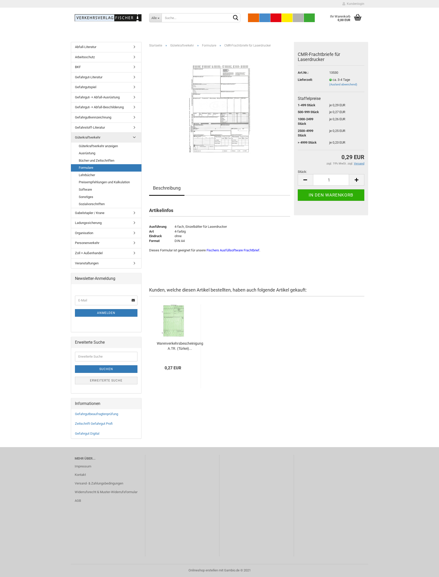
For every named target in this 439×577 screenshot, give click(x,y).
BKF (78, 67)
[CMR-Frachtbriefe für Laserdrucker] (219, 109)
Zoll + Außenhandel (89, 253)
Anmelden (106, 313)
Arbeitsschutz (85, 57)
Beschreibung (167, 188)
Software (85, 189)
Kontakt (80, 475)
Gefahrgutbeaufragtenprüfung (96, 414)
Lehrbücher (87, 175)
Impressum (83, 466)
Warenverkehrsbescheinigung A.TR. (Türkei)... (180, 346)
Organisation (84, 233)
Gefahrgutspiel (85, 87)
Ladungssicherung (88, 223)
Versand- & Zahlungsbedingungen (99, 483)
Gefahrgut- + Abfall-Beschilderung (99, 107)
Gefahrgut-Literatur (88, 77)
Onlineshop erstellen (203, 570)
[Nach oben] (425, 569)
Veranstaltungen (87, 263)
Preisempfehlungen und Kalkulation (104, 182)
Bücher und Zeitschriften (96, 160)
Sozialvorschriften (92, 204)
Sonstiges (86, 197)
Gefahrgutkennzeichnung (93, 117)
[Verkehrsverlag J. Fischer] (108, 18)
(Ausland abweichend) (343, 84)
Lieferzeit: (305, 80)
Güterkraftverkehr (87, 137)
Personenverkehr (87, 243)
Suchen (106, 369)
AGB (78, 501)
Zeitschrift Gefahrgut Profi (94, 424)
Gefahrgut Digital (87, 433)
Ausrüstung (87, 153)
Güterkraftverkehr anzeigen (98, 146)
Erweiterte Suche (106, 380)
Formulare (86, 168)
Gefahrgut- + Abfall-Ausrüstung (97, 97)
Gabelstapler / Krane (89, 213)
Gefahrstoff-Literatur (90, 127)
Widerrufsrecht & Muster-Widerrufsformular (106, 492)
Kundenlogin (354, 4)
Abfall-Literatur (85, 47)
